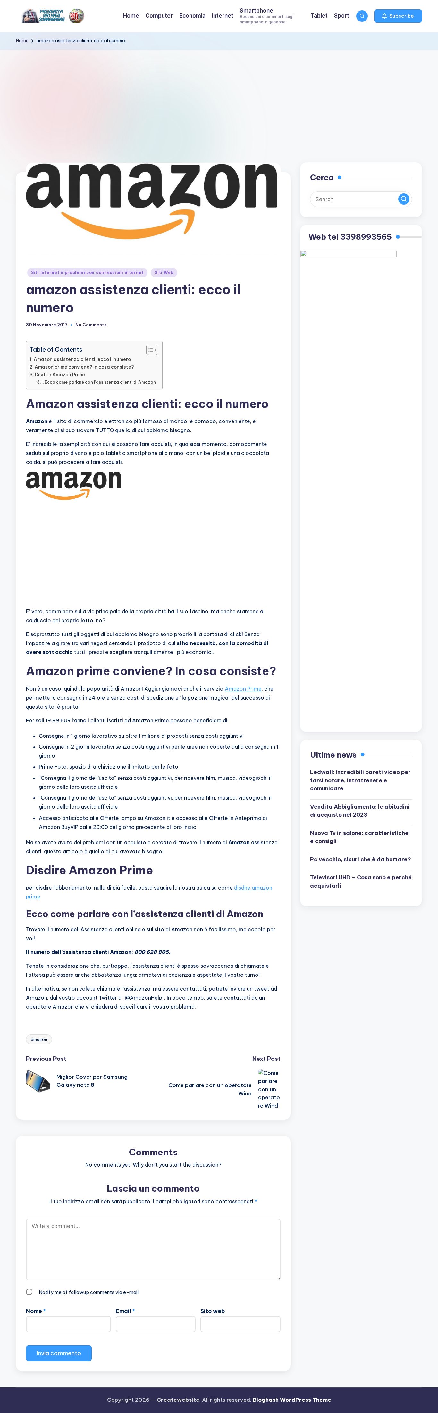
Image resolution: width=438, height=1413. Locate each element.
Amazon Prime (243, 688)
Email (125, 1311)
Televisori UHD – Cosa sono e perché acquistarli (361, 881)
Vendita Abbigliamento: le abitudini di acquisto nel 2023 (359, 810)
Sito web (212, 1311)
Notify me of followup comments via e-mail (89, 1292)
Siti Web (164, 272)
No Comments (91, 324)
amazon (39, 1039)
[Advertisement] (219, 98)
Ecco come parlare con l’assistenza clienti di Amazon (100, 382)
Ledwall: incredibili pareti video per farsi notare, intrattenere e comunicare (360, 780)
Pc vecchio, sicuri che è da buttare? (360, 859)
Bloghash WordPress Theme (292, 1399)
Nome (36, 1311)
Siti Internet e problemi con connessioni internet (87, 272)
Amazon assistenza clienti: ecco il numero (82, 359)
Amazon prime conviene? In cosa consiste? (84, 367)
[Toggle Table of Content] (148, 350)
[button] (398, 16)
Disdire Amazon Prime (60, 375)
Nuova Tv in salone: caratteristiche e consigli (359, 837)
